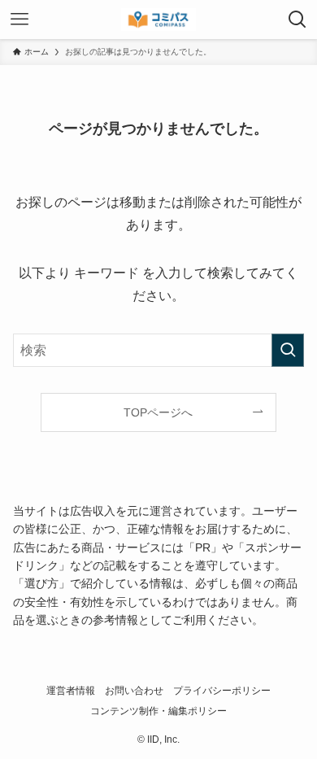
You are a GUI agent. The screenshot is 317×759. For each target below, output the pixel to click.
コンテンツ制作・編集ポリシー (158, 710)
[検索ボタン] (297, 19)
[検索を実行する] (287, 350)
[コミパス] (158, 19)
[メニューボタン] (19, 19)
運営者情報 (70, 690)
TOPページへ (158, 412)
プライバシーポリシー (222, 690)
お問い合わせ (134, 690)
